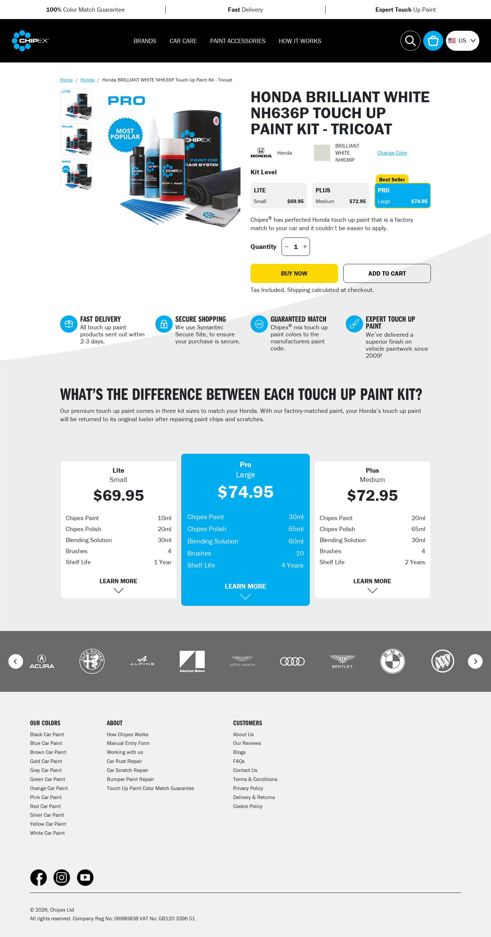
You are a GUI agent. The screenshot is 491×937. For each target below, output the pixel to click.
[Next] (475, 661)
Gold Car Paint (46, 761)
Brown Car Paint (48, 752)
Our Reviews (247, 743)
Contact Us (245, 770)
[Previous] (15, 661)
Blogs (239, 752)
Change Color (392, 152)
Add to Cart (387, 273)
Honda (87, 79)
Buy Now (294, 273)
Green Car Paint (47, 779)
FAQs (238, 761)
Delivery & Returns (254, 797)
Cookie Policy (248, 806)
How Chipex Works (127, 734)
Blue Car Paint (46, 743)
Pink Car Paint (46, 797)
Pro (383, 190)
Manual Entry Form (128, 743)
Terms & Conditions (255, 779)
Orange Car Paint (49, 788)
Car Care (183, 41)
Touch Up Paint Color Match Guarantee (150, 788)
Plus (323, 190)
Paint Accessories (238, 41)
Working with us (125, 752)
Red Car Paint (45, 806)
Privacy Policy (248, 788)
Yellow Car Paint (48, 823)
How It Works (300, 41)
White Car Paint (47, 832)
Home (66, 79)
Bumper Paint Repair (130, 779)
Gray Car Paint (46, 770)
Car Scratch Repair (127, 770)
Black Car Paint (47, 734)
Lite (260, 190)
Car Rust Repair (124, 761)
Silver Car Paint (47, 814)
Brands (145, 41)
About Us (243, 734)
